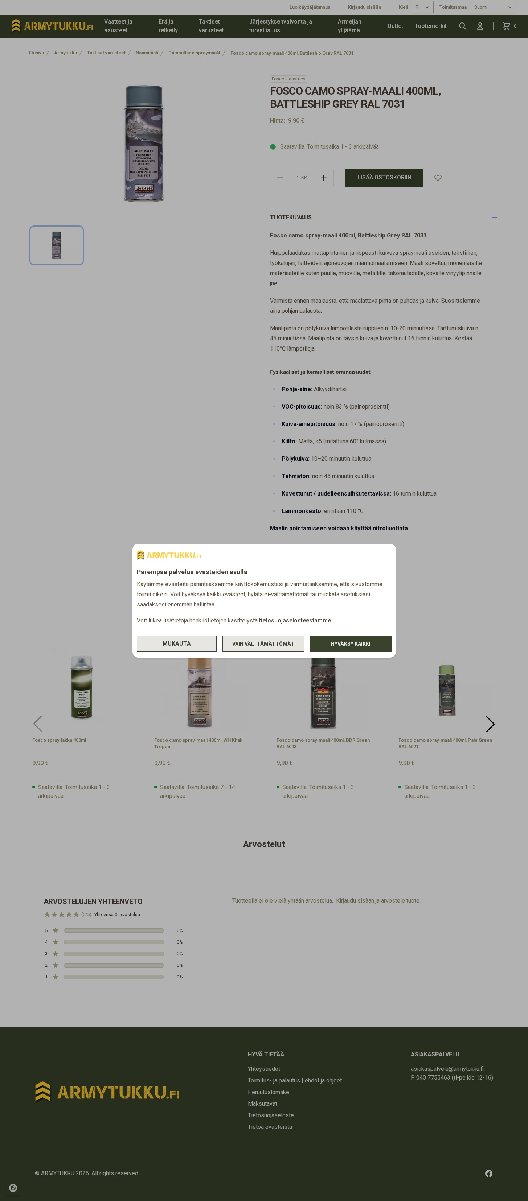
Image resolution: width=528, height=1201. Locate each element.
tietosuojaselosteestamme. (295, 620)
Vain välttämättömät (263, 644)
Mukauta (177, 643)
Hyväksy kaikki (351, 644)
